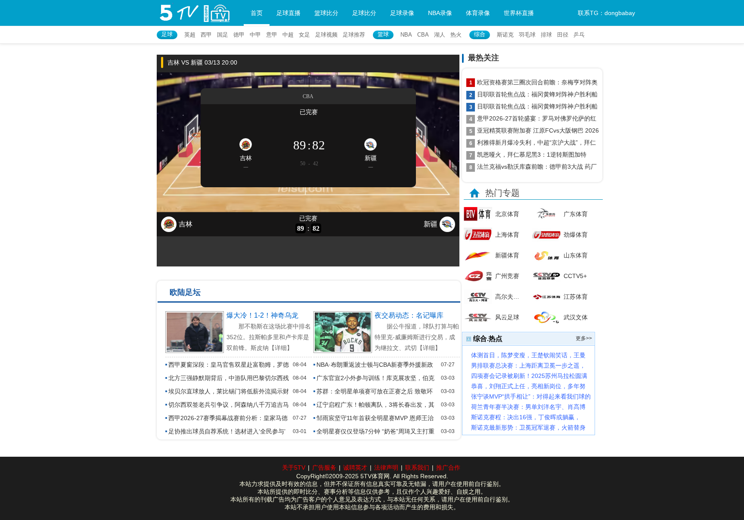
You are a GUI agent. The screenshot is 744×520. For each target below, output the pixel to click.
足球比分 (364, 12)
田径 (562, 34)
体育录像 (478, 12)
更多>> (584, 338)
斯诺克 (505, 34)
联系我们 (417, 467)
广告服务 (324, 467)
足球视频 (326, 34)
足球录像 (402, 12)
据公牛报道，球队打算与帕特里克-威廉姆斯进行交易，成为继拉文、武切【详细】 (417, 337)
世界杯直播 (519, 12)
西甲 (206, 34)
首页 (257, 12)
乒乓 (579, 34)
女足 (304, 34)
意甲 (271, 34)
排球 (546, 34)
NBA (406, 34)
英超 (189, 34)
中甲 (255, 34)
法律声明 (386, 467)
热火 (456, 34)
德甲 (239, 34)
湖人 (439, 34)
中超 (288, 34)
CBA (423, 34)
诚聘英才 (355, 467)
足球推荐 (354, 34)
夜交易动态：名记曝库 (409, 315)
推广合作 (448, 467)
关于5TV (293, 467)
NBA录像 (440, 12)
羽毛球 (527, 34)
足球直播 (288, 12)
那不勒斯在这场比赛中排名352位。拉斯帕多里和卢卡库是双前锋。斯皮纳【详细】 (268, 337)
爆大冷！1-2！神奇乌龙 (262, 315)
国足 (222, 34)
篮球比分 (326, 12)
